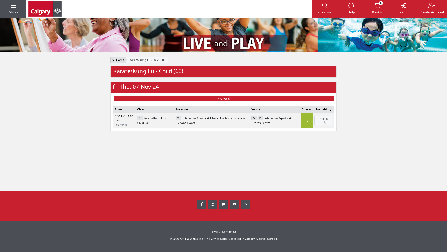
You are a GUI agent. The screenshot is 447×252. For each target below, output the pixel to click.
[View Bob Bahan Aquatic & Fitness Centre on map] (260, 118)
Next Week (222, 98)
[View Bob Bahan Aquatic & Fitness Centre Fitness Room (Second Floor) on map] (178, 118)
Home (119, 60)
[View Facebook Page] (201, 204)
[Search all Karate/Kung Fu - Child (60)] (140, 118)
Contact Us (229, 232)
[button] (13, 9)
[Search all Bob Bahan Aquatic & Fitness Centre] (254, 118)
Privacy (215, 232)
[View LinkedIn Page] (245, 204)
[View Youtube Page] (234, 204)
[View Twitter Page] (223, 204)
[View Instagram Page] (212, 204)
